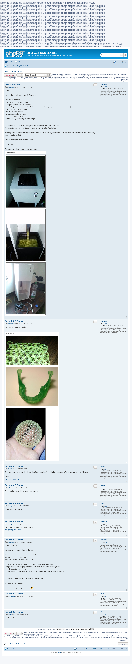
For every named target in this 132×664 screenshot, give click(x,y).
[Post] (5, 87)
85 (106, 614)
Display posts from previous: (47, 629)
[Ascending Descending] (85, 629)
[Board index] (15, 54)
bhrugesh (104, 521)
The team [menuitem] (89, 649)
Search (122, 55)
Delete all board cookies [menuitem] (102, 649)
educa (103, 485)
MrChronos (104, 593)
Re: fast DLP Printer (14, 321)
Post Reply (9, 75)
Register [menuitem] (118, 62)
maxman (104, 84)
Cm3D (103, 466)
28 (106, 87)
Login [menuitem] (125, 62)
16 (106, 488)
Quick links (10, 62)
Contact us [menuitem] (79, 649)
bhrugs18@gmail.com (13, 530)
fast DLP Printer (13, 71)
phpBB (59, 652)
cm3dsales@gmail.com (13, 479)
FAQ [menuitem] (18, 62)
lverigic (103, 503)
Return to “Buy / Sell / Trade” (15, 644)
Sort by (68, 629)
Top (126, 317)
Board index (11, 649)
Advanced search (125, 55)
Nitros (103, 612)
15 (106, 506)
